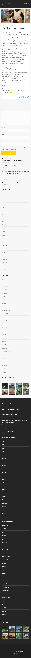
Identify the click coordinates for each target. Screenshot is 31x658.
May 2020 (4, 289)
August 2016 (5, 355)
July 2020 (4, 283)
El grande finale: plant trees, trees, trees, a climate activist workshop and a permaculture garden (14, 159)
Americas (4, 211)
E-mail (3, 134)
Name (3, 127)
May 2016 (4, 365)
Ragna (14, 25)
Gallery (15, 90)
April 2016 (4, 368)
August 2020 (5, 279)
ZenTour (4, 269)
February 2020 (5, 300)
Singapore (4, 255)
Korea (3, 242)
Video (3, 266)
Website (3, 141)
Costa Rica (4, 224)
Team (16, 651)
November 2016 (6, 344)
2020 (3, 207)
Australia (4, 218)
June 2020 (4, 286)
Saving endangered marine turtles (10, 165)
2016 (3, 194)
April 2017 (4, 327)
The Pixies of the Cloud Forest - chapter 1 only (13, 183)
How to (3, 235)
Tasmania (4, 259)
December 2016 (5, 341)
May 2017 (4, 324)
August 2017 (5, 313)
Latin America (5, 245)
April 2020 (4, 293)
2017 (3, 197)
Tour (25, 650)
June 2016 (4, 362)
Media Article (5, 252)
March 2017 (4, 331)
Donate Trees (7, 650)
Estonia (4, 228)
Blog (20, 650)
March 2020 (4, 296)
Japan (3, 238)
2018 (3, 200)
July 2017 (4, 317)
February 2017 (5, 334)
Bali (3, 221)
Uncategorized (5, 262)
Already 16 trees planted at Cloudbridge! (11, 178)
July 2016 (4, 358)
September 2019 (6, 310)
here (10, 92)
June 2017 (4, 320)
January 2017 (5, 337)
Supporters (10, 651)
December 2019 (5, 307)
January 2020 (5, 303)
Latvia (3, 249)
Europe (3, 231)
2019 (3, 204)
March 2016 (4, 372)
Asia (3, 214)
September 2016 (6, 351)
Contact (22, 651)
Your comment (5, 110)
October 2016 (5, 348)
